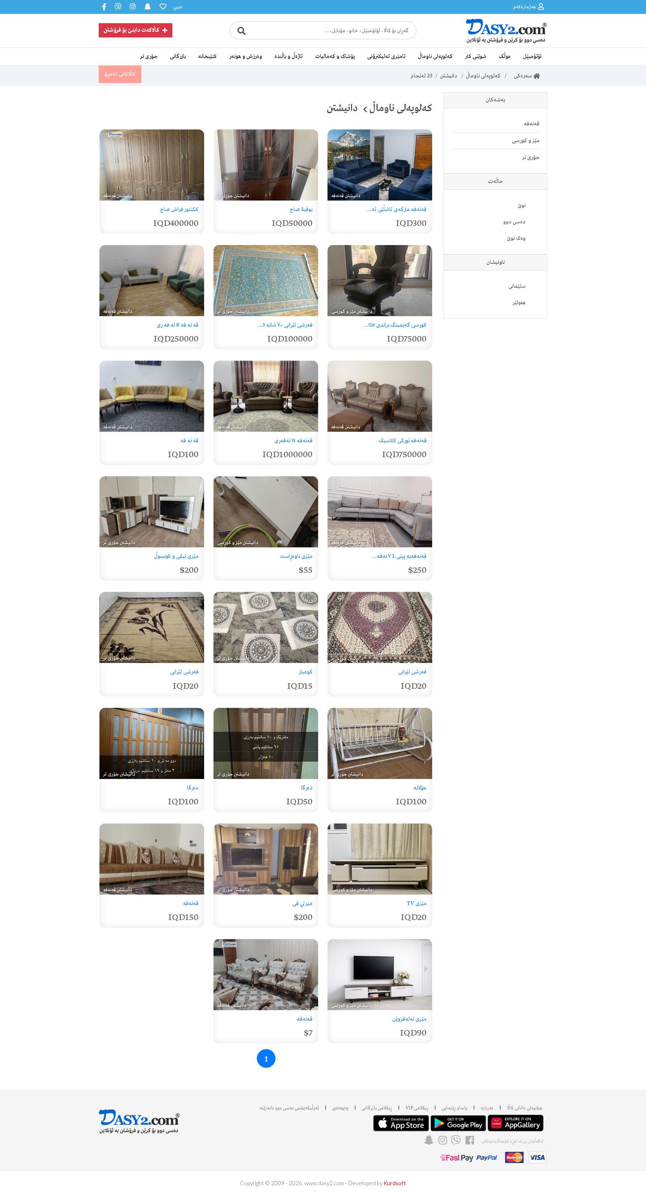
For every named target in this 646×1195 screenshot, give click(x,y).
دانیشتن (448, 76)
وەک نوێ (516, 238)
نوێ (522, 205)
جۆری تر (148, 56)
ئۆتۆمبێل (532, 56)
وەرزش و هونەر (245, 56)
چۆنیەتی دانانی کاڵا (524, 1108)
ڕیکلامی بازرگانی (377, 1108)
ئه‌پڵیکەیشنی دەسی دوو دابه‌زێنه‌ (289, 1108)
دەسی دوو (514, 221)
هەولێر (519, 302)
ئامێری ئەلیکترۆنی (386, 56)
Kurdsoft (395, 1183)
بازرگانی (178, 56)
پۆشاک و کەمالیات (335, 56)
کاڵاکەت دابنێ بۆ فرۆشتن (131, 30)
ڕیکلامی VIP (417, 1108)
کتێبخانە (207, 56)
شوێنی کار (475, 56)
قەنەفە (531, 124)
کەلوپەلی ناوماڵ (435, 56)
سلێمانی (517, 286)
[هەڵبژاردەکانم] (162, 7)
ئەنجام (421, 76)
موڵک (505, 56)
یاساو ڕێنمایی (454, 1108)
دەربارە (487, 1108)
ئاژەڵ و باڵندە (288, 56)
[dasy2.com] (139, 1118)
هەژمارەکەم (524, 7)
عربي (177, 7)
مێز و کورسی (525, 140)
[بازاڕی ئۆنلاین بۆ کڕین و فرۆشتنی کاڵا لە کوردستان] (491, 42)
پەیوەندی (340, 1108)
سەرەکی (521, 76)
